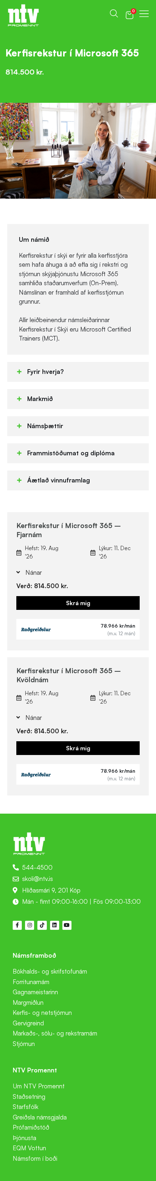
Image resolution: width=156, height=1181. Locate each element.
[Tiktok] (41, 925)
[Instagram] (29, 925)
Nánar (33, 572)
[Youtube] (66, 925)
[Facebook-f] (17, 925)
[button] (78, 372)
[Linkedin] (54, 925)
